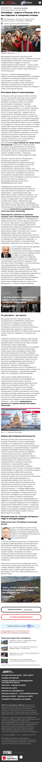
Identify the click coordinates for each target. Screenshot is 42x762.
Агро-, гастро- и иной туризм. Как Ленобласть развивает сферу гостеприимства (20, 590)
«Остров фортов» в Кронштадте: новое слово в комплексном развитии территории (20, 299)
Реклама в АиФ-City (10, 693)
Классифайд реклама (28, 693)
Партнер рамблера (18, 752)
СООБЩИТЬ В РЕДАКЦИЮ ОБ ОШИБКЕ (16, 699)
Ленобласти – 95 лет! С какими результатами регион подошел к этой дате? (23, 641)
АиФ (18, 53)
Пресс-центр (28, 675)
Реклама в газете (19, 685)
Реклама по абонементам (13, 691)
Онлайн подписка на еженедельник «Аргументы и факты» (17, 681)
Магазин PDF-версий (10, 678)
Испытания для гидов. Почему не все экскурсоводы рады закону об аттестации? (22, 660)
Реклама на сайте (9, 688)
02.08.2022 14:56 (6, 8)
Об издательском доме (11, 675)
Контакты (6, 685)
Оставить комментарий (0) (21, 617)
